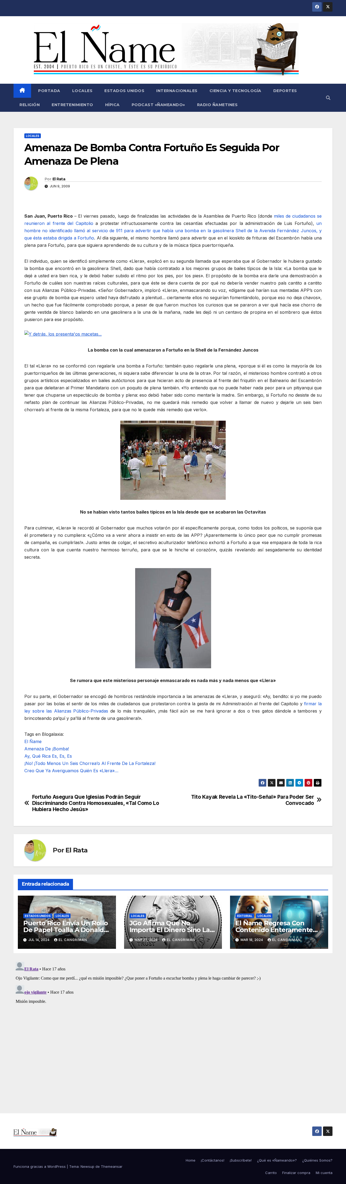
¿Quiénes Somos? (317, 1160)
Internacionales (177, 90)
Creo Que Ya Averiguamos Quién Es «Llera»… (71, 770)
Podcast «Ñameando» (158, 104)
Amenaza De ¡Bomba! (46, 748)
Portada (48, 90)
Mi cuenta (324, 1172)
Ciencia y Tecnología (235, 90)
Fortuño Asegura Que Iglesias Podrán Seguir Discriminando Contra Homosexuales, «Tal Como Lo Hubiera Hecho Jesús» (95, 803)
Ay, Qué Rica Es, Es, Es (48, 756)
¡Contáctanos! (212, 1160)
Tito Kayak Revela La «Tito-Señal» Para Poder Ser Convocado (252, 800)
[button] (328, 97)
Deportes (285, 90)
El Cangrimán (73, 940)
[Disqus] (173, 1027)
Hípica (112, 104)
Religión (29, 104)
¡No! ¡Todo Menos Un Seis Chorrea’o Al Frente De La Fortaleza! (89, 763)
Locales (82, 90)
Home (190, 1160)
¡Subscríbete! (241, 1160)
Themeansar (111, 1166)
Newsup (87, 1166)
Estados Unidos (124, 90)
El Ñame (33, 741)
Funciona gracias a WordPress (40, 1166)
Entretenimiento (72, 104)
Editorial (244, 915)
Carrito (271, 1172)
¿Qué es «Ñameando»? (277, 1160)
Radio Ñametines (217, 104)
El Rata (58, 179)
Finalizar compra (296, 1172)
